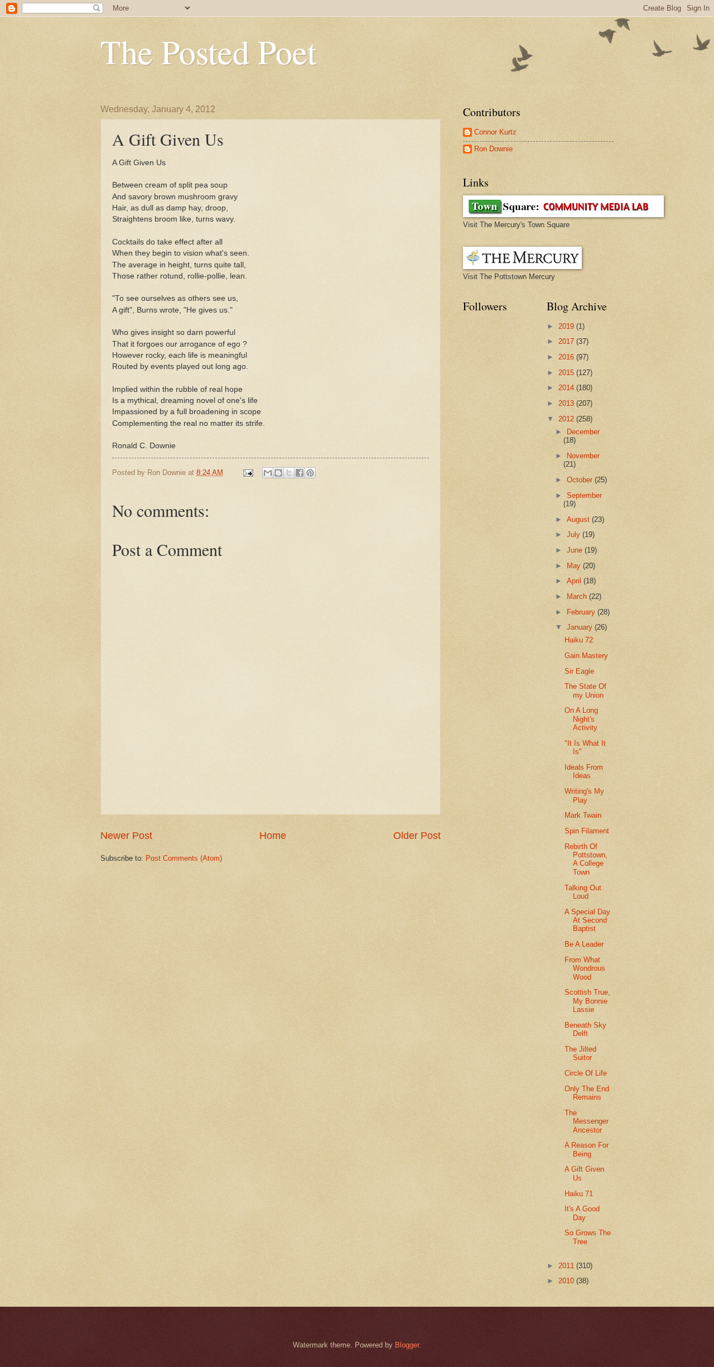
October (581, 480)
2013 (567, 403)
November (583, 456)
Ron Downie (493, 149)
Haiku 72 (579, 640)
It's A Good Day (582, 1213)
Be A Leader (584, 944)
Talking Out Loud (583, 892)
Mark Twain (583, 815)
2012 (567, 419)
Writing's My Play (584, 795)
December (583, 432)
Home (272, 835)
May (575, 566)
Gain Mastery (586, 655)
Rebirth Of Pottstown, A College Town (586, 859)
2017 (567, 341)
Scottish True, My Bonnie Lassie (587, 1001)
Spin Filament (587, 831)
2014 (567, 387)
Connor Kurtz (495, 132)
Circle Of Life (586, 1073)
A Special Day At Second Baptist (587, 920)
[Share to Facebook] (299, 472)
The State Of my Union (585, 690)
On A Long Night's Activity (581, 719)
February (582, 612)
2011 (567, 1266)
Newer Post (126, 835)
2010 (567, 1281)
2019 (567, 326)
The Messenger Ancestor (587, 1121)
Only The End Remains (587, 1093)
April (575, 581)
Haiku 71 (579, 1193)
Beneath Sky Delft (585, 1029)
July (574, 534)
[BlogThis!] (278, 472)
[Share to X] (289, 472)
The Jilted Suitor (580, 1053)
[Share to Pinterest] (310, 472)
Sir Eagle (579, 671)
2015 (567, 372)
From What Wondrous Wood (585, 968)
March (578, 596)
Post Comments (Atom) (184, 858)
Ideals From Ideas (584, 771)
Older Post (417, 835)
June (576, 550)
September (584, 495)
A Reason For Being (587, 1149)
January (581, 627)
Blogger (407, 1345)
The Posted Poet (208, 51)
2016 (567, 357)
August (579, 519)
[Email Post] (247, 472)
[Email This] (267, 472)
